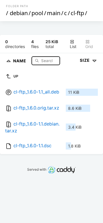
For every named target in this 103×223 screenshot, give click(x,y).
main (53, 13)
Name (20, 60)
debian (19, 13)
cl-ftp (77, 13)
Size (85, 60)
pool (37, 13)
